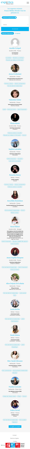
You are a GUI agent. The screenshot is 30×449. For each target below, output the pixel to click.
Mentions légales (14, 438)
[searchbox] (15, 21)
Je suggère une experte (15, 426)
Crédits (15, 441)
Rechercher (15, 29)
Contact (14, 435)
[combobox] (15, 19)
